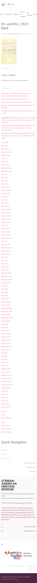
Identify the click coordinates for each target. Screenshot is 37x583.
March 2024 (5, 187)
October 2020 (5, 251)
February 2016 (6, 407)
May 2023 (4, 203)
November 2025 (6, 152)
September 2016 (6, 385)
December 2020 (6, 248)
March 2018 (5, 331)
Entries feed (5, 426)
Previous (5, 69)
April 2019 (4, 296)
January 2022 (5, 235)
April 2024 (4, 184)
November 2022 (6, 216)
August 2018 (5, 321)
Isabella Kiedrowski (15, 34)
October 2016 (5, 382)
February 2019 (6, 302)
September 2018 (6, 318)
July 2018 (4, 324)
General (3, 412)
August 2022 (5, 222)
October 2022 (5, 219)
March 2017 (5, 366)
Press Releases (6, 418)
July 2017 (4, 353)
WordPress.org (6, 432)
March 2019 (5, 299)
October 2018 (5, 315)
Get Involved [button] (29, 14)
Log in (3, 422)
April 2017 (4, 362)
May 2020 (4, 264)
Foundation (5, 450)
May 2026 (4, 146)
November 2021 (6, 238)
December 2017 (6, 337)
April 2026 (4, 149)
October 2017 (5, 343)
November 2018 (6, 311)
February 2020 (6, 273)
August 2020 (5, 254)
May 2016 (4, 398)
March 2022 (5, 229)
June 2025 (4, 162)
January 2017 (5, 372)
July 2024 (4, 174)
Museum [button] (16, 14)
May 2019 (4, 292)
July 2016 (4, 391)
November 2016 (6, 378)
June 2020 (4, 260)
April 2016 (4, 401)
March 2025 (5, 165)
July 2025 (4, 158)
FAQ (9, 566)
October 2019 (5, 283)
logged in (12, 80)
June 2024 (4, 178)
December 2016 (6, 375)
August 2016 (5, 388)
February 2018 (6, 334)
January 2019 (5, 305)
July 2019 (4, 286)
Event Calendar (31, 467)
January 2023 (5, 213)
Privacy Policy (19, 566)
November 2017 (6, 340)
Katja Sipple (5, 126)
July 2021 (4, 241)
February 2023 (6, 209)
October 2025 (5, 155)
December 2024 (6, 168)
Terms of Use (31, 566)
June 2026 (4, 143)
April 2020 (4, 267)
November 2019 (6, 280)
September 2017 (6, 347)
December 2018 (6, 308)
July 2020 (4, 257)
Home (2, 14)
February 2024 (6, 190)
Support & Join (6, 459)
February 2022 (6, 232)
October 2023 (5, 194)
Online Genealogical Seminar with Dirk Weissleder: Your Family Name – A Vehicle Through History (17, 128)
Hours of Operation (29, 463)
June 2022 (4, 225)
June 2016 (4, 394)
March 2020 (5, 270)
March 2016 (5, 404)
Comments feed (6, 429)
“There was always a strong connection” (14, 99)
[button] (11, 4)
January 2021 (5, 244)
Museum (4, 454)
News (3, 415)
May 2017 (4, 359)
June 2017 (4, 356)
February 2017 (6, 369)
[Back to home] (3, 4)
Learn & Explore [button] (22, 14)
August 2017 (5, 350)
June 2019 (4, 289)
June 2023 (4, 200)
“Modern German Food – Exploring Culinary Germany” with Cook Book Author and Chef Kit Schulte (18, 120)
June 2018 (4, 327)
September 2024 (6, 171)
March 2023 (5, 206)
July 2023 (4, 197)
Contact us (32, 471)
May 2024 (4, 181)
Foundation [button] (8, 14)
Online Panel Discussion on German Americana (16, 102)
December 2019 (6, 276)
